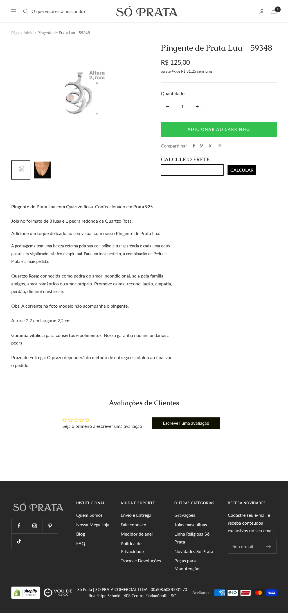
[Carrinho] (274, 11)
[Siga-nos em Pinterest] (50, 525)
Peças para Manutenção (186, 564)
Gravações (184, 515)
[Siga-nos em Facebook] (19, 525)
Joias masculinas (190, 524)
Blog (80, 533)
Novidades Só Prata (193, 551)
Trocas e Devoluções (141, 560)
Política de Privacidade (132, 547)
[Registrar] (268, 546)
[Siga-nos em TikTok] (19, 541)
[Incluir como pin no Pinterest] (201, 146)
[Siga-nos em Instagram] (34, 525)
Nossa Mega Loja (92, 524)
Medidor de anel (137, 533)
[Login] (261, 11)
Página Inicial (22, 32)
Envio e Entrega (136, 515)
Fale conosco (133, 524)
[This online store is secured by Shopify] (26, 592)
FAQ (80, 543)
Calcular (241, 170)
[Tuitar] (210, 146)
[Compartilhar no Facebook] (194, 146)
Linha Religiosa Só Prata (192, 537)
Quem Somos (89, 515)
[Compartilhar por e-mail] (219, 145)
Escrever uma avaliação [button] (186, 423)
